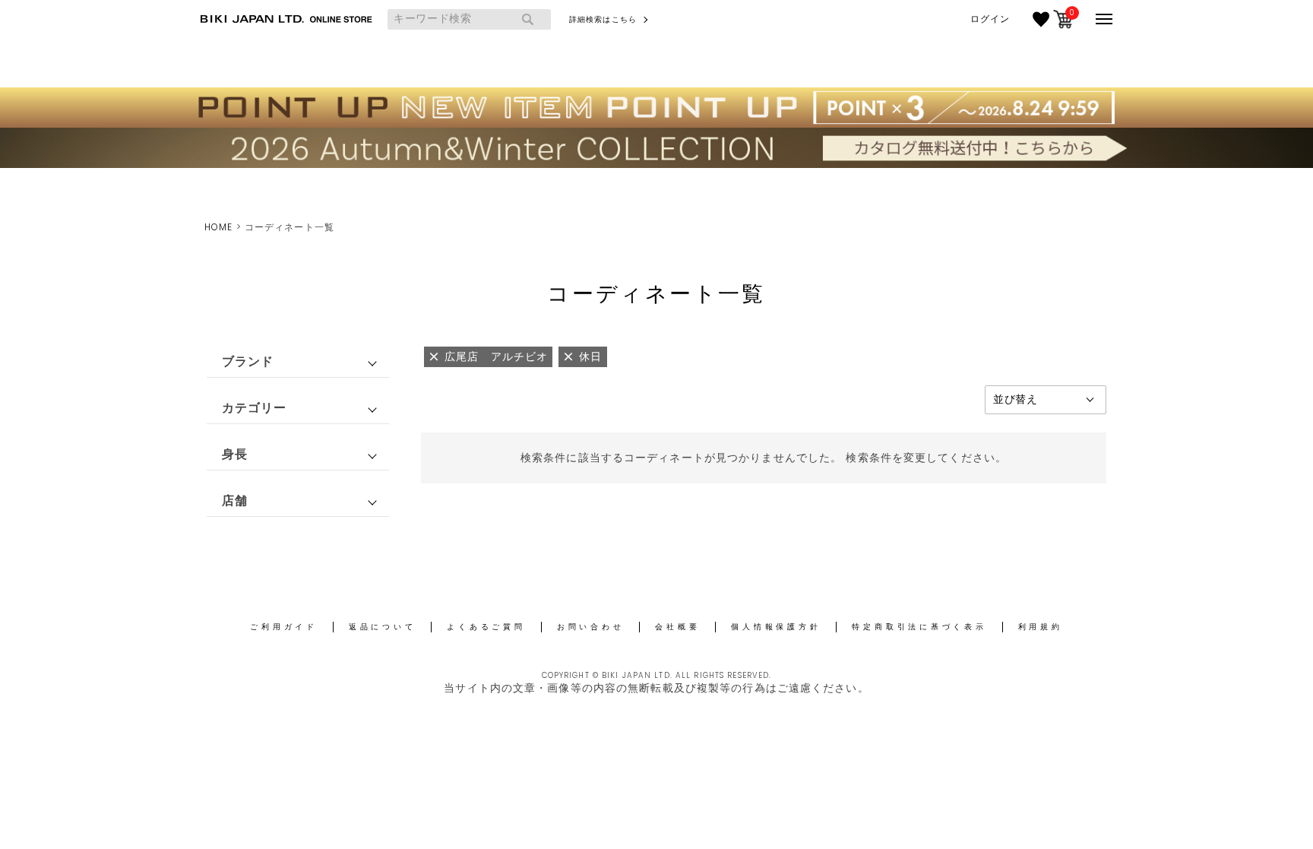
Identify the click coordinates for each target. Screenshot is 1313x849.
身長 (235, 454)
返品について (382, 627)
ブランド (248, 361)
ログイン (990, 19)
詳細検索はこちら (603, 19)
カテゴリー (254, 407)
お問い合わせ (591, 627)
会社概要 (677, 627)
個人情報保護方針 (776, 627)
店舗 (235, 500)
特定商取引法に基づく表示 (919, 627)
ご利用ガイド (284, 627)
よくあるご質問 (486, 627)
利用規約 (1040, 627)
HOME (218, 226)
